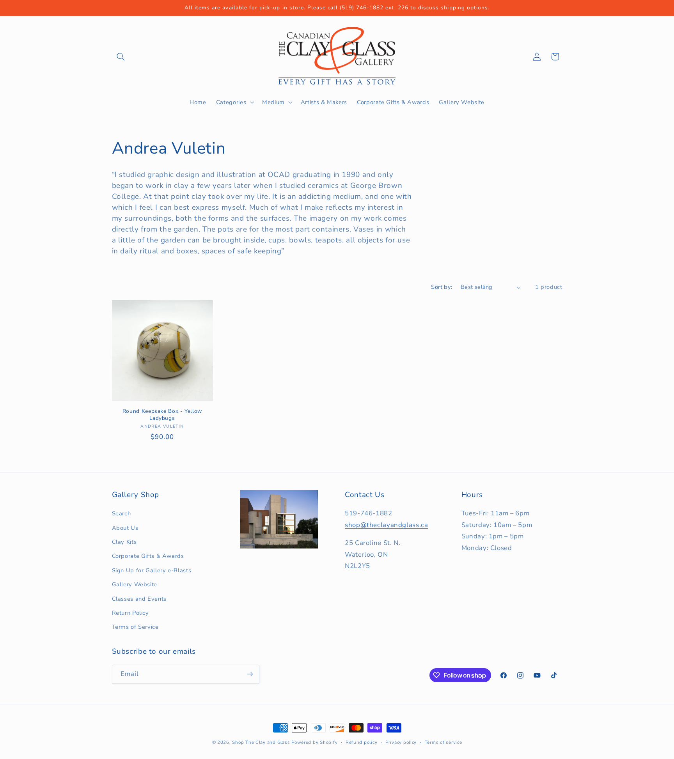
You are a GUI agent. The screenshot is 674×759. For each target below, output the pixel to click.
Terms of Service (135, 627)
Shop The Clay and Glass (261, 742)
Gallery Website (134, 584)
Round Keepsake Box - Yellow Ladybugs (162, 415)
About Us (125, 528)
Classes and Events (139, 599)
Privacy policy (401, 742)
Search (121, 513)
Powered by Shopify (314, 742)
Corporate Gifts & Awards (148, 556)
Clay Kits (124, 542)
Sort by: (441, 287)
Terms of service (443, 742)
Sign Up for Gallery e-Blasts (152, 570)
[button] (121, 56)
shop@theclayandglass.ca (386, 524)
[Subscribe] (250, 674)
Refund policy (362, 742)
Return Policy (130, 613)
